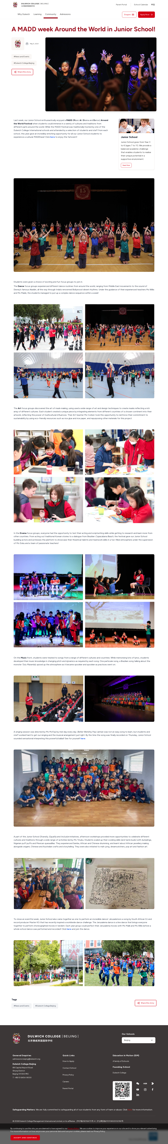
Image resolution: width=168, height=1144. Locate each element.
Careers (66, 1082)
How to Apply (68, 1061)
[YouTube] (137, 1089)
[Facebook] (152, 1089)
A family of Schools (121, 1061)
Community (50, 14)
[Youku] (152, 1083)
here (52, 137)
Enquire (127, 14)
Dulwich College (119, 1073)
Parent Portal (121, 5)
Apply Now (144, 14)
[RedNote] (145, 1083)
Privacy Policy (68, 1075)
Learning (37, 14)
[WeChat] (137, 1083)
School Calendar (141, 5)
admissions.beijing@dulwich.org (26, 1059)
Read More (126, 165)
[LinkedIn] (137, 1094)
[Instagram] (145, 1089)
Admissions (65, 14)
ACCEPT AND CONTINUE (25, 1138)
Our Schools (128, 1034)
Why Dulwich (24, 14)
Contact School (69, 1068)
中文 (153, 5)
